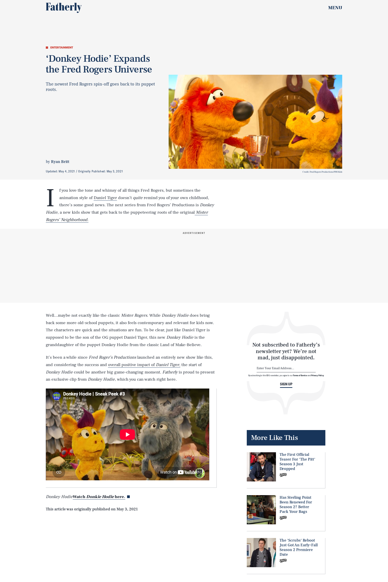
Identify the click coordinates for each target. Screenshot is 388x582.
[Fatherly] (64, 8)
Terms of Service (300, 375)
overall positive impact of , (144, 364)
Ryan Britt (60, 161)
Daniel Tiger (105, 197)
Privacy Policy (317, 375)
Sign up (286, 384)
